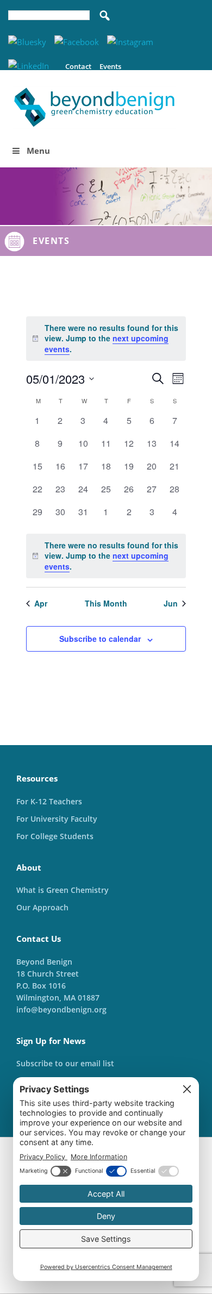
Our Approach (42, 907)
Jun (171, 603)
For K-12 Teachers (49, 801)
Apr (40, 603)
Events (110, 66)
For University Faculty (56, 819)
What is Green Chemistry (62, 890)
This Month (106, 603)
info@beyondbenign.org (61, 1009)
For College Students (54, 836)
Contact (78, 66)
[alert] (106, 556)
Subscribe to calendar (100, 638)
